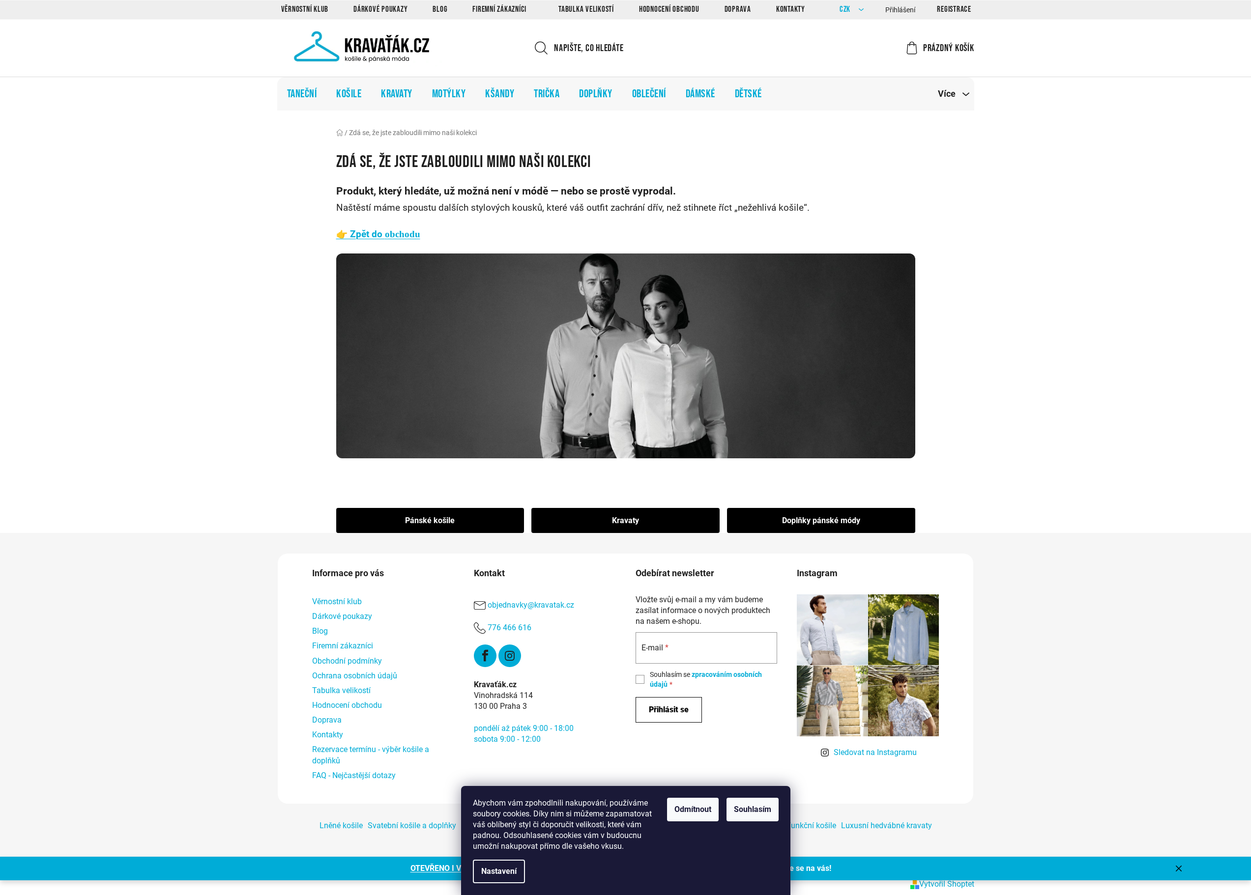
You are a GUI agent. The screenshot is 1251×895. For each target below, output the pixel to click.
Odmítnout (692, 809)
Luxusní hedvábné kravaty (886, 825)
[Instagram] (509, 655)
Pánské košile (430, 520)
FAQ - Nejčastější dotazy (354, 775)
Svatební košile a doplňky (412, 825)
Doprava (738, 9)
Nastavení (499, 871)
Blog (440, 9)
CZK (846, 9)
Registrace (954, 9)
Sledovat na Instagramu (875, 752)
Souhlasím (752, 809)
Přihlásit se (669, 709)
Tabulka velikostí (586, 9)
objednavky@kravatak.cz (531, 605)
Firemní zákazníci (499, 9)
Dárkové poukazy (380, 9)
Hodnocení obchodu (669, 9)
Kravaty (625, 520)
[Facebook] (485, 655)
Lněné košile (341, 825)
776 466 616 (509, 627)
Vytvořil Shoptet (946, 884)
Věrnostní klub (305, 9)
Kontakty (790, 9)
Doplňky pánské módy (821, 520)
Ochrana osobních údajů (354, 675)
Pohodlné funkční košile (794, 825)
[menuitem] (302, 94)
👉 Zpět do (378, 234)
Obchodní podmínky (347, 661)
